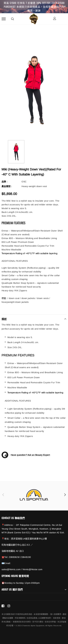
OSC (24, 181)
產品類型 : (7, 186)
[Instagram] (8, 605)
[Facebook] (3, 605)
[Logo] (33, 18)
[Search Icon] (12, 18)
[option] (34, 89)
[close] (64, 6)
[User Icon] (54, 19)
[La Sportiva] (34, 495)
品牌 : (4, 181)
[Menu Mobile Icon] (4, 18)
